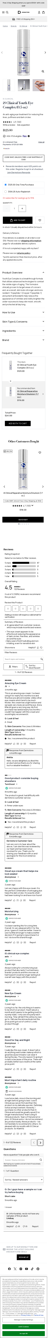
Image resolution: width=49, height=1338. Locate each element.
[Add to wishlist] (39, 220)
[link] (39, 12)
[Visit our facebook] (9, 1269)
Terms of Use (38, 1315)
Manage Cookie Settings (23, 1320)
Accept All (23, 1333)
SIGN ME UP (23, 1257)
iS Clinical (23, 26)
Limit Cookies (23, 1327)
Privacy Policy (26, 1315)
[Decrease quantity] (6, 208)
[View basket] (43, 12)
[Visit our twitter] (15, 1269)
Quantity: (8, 203)
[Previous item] (4, 487)
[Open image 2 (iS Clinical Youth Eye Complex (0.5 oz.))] (24, 85)
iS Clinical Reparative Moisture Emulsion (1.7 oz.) (23, 494)
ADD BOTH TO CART (18, 423)
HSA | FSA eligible (14, 136)
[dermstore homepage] (23, 12)
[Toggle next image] (45, 52)
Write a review (9, 125)
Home (5, 26)
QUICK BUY (23, 519)
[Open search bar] (7, 12)
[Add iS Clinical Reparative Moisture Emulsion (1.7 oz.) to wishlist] (40, 452)
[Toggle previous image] (2, 52)
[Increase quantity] (22, 208)
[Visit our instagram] (21, 1269)
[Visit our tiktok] (32, 1269)
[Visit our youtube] (26, 1269)
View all (41, 142)
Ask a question (23, 125)
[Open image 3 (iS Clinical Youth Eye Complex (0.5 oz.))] (38, 85)
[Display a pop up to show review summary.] (32, 505)
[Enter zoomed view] (43, 71)
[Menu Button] (2, 12)
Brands (14, 26)
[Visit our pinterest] (38, 1269)
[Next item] (43, 487)
